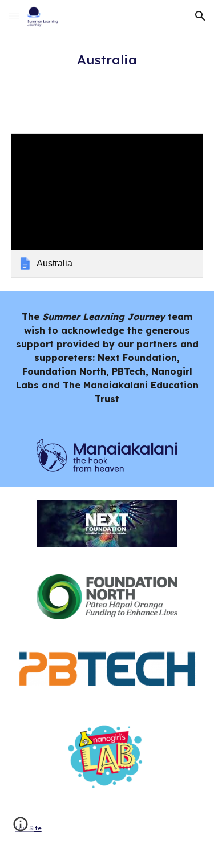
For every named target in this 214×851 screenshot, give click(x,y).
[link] (107, 205)
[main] (107, 60)
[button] (13, 15)
